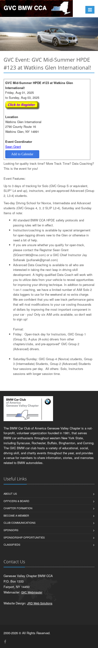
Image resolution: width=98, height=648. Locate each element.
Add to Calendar (22, 154)
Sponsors (11, 530)
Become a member (16, 515)
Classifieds (12, 544)
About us (10, 493)
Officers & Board (16, 501)
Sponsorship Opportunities (24, 537)
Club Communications (19, 522)
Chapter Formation (18, 508)
